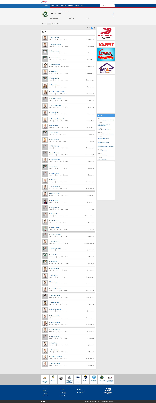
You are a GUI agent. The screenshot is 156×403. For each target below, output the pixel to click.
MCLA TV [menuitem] (63, 393)
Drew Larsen (54, 241)
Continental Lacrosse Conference (53, 382)
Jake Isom (54, 180)
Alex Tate (54, 343)
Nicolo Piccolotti (56, 289)
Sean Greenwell (55, 159)
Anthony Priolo (55, 295)
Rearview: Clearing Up (102, 150)
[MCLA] (44, 2)
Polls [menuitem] (45, 393)
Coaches (54, 23)
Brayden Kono (55, 214)
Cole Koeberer (55, 207)
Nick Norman (55, 268)
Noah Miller (54, 255)
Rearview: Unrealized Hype (103, 142)
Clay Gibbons (55, 139)
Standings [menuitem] (46, 392)
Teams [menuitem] (62, 389)
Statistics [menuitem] (63, 392)
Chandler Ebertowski (57, 119)
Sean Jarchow (55, 187)
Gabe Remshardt (56, 309)
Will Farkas (54, 132)
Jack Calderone (55, 64)
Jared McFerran (56, 248)
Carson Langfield (56, 234)
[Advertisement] (106, 94)
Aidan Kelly (54, 200)
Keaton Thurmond (56, 356)
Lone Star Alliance (61, 381)
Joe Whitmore (55, 363)
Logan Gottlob (54, 153)
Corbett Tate (55, 350)
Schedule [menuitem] (52, 5)
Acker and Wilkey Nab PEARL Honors (106, 146)
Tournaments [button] (70, 5)
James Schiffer (55, 316)
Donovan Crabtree (55, 98)
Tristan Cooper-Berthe (58, 92)
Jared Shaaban (55, 322)
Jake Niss (54, 261)
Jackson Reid (55, 302)
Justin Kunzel (54, 221)
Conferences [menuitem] (45, 395)
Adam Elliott (54, 125)
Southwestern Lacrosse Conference (93, 381)
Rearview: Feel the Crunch (103, 138)
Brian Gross (53, 166)
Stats (58, 23)
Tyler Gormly (55, 146)
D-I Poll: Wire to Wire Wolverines (105, 129)
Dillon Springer (55, 329)
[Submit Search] (101, 5)
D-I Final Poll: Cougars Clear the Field (106, 120)
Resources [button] (77, 5)
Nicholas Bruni (55, 58)
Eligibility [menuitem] (63, 391)
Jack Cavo (54, 71)
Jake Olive (54, 275)
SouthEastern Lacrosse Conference (85, 382)
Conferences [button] (63, 5)
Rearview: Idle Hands (102, 155)
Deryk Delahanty (56, 105)
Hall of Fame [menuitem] (64, 396)
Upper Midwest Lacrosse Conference (102, 381)
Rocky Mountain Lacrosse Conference (60, 11)
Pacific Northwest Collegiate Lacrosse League (69, 381)
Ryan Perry (53, 282)
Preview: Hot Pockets (102, 159)
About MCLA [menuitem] (81, 392)
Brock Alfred (55, 37)
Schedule (44, 23)
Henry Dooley (55, 112)
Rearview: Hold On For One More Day (105, 134)
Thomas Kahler (55, 193)
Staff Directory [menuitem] (82, 391)
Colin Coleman (55, 85)
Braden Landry (55, 227)
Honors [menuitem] (63, 395)
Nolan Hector (55, 173)
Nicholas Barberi (56, 44)
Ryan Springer (55, 336)
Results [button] (57, 5)
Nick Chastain (55, 78)
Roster (49, 23)
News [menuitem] (80, 389)
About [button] (82, 5)
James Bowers (55, 51)
